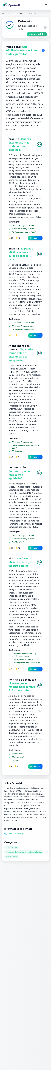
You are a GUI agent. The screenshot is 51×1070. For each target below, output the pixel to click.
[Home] (3, 13)
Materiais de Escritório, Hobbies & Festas (24, 852)
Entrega (13, 248)
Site (11, 558)
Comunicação (17, 467)
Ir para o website (37, 34)
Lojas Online (17, 13)
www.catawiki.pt (16, 833)
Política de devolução (22, 679)
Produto (14, 139)
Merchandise (11, 856)
